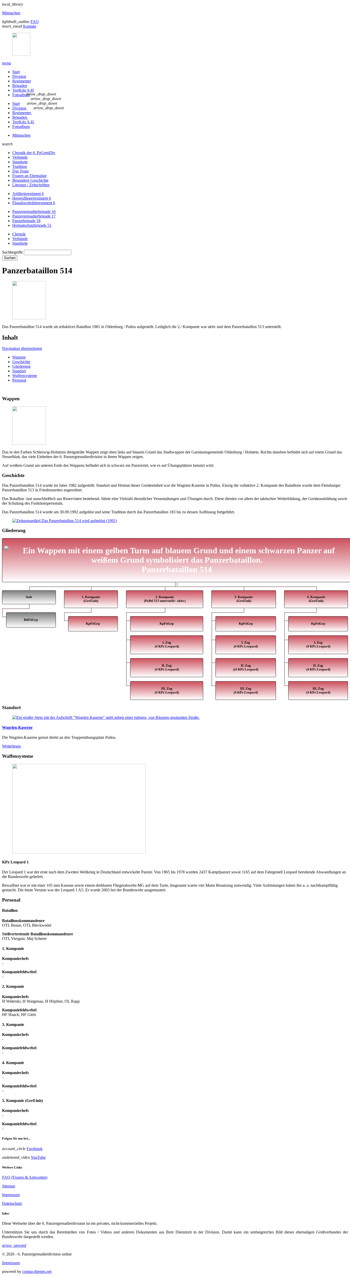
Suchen (9, 258)
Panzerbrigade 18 (26, 221)
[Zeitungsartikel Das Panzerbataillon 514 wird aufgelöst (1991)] (64, 520)
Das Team (20, 171)
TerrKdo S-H (23, 90)
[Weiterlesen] (175, 717)
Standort (19, 371)
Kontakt (29, 26)
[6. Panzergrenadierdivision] (175, 45)
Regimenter (21, 81)
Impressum (11, 1195)
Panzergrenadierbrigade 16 (34, 211)
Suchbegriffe (12, 252)
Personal (19, 380)
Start (16, 72)
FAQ (34, 21)
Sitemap (8, 1186)
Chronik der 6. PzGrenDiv (33, 152)
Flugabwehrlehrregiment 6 (33, 203)
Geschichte (21, 362)
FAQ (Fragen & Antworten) (24, 1177)
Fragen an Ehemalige (29, 176)
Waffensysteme (24, 375)
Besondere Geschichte (30, 180)
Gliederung (21, 366)
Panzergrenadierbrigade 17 (34, 216)
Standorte (20, 162)
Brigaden (19, 85)
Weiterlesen (11, 746)
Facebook (35, 1148)
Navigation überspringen (22, 348)
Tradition (19, 166)
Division (19, 76)
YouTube (38, 1157)
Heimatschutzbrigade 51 (32, 225)
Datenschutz (12, 1203)
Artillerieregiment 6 (28, 193)
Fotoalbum (21, 95)
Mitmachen (11, 13)
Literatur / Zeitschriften (30, 185)
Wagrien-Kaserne (17, 727)
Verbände (20, 157)
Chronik (19, 234)
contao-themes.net (37, 1271)
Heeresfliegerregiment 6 (31, 198)
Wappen (19, 357)
